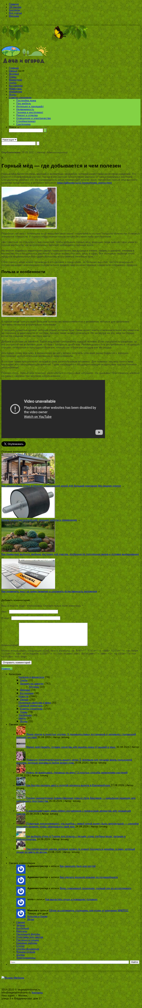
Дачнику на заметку (32, 683)
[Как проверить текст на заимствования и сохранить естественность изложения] (28, 588)
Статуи (20, 945)
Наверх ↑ (6, 668)
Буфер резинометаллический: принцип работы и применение (39, 519)
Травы (12, 76)
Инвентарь (15, 88)
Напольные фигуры (28, 934)
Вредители (15, 79)
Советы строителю (20, 97)
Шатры (20, 954)
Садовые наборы (26, 942)
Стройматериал (26, 121)
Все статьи (15, 12)
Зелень (20, 925)
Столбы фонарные (27, 948)
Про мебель (23, 103)
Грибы (12, 82)
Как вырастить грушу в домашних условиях (71, 899)
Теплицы (33, 686)
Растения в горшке (27, 939)
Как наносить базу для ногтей (78, 866)
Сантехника (23, 124)
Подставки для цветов (29, 937)
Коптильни (22, 928)
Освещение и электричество (33, 118)
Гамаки (20, 922)
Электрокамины (26, 957)
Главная (14, 4)
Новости (23, 696)
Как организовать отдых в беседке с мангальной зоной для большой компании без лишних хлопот (61, 485)
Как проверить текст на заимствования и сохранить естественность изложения (49, 591)
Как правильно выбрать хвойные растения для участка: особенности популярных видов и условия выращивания (70, 554)
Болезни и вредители (31, 677)
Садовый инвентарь (30, 705)
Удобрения (15, 91)
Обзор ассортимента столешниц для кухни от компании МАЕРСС (89, 910)
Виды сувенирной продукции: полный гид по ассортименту (95, 888)
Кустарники (16, 85)
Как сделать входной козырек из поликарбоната (89, 877)
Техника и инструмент (29, 112)
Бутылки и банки (37, 916)
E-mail (6, 618)
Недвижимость (25, 109)
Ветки (30, 919)
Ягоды (12, 94)
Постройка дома (26, 100)
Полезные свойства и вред (34, 702)
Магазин (14, 15)
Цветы (22, 718)
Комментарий (9, 645)
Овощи (13, 70)
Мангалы (21, 931)
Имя (4, 611)
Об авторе (15, 7)
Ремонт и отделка (27, 115)
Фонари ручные (25, 951)
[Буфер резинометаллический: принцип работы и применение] (28, 516)
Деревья (14, 73)
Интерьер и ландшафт (30, 106)
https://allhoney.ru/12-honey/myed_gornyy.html (84, 182)
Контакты (14, 10)
